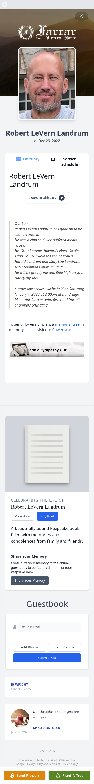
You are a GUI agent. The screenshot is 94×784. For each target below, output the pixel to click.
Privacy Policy (34, 764)
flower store (62, 329)
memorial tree (67, 324)
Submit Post (47, 657)
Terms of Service (59, 764)
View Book (22, 516)
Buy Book (48, 516)
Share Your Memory (30, 580)
